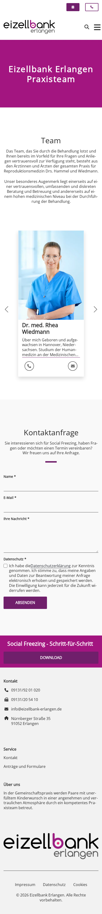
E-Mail (10, 498)
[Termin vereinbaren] (72, 7)
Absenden (25, 602)
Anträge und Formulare (25, 766)
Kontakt (11, 757)
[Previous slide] (16, 309)
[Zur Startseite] (29, 27)
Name (10, 476)
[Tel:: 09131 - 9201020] (29, 366)
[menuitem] (74, 7)
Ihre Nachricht (16, 519)
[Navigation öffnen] (96, 27)
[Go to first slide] (85, 309)
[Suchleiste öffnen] (86, 27)
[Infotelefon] (91, 7)
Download (51, 657)
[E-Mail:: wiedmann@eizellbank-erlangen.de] (73, 366)
